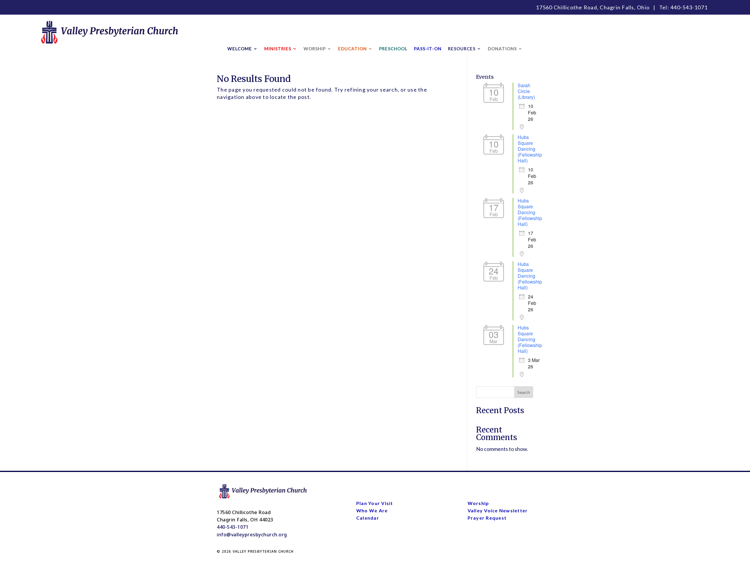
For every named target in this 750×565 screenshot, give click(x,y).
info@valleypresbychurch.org (252, 534)
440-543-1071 (689, 7)
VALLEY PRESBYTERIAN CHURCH (263, 551)
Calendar (367, 518)
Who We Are (372, 510)
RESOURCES (461, 49)
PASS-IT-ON (428, 49)
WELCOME (239, 49)
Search (523, 392)
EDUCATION (352, 49)
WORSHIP (315, 49)
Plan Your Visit (374, 503)
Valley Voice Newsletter (498, 510)
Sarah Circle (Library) (526, 91)
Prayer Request (487, 518)
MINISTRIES (277, 49)
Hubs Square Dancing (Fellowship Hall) (530, 149)
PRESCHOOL (393, 49)
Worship (478, 503)
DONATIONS (502, 49)
